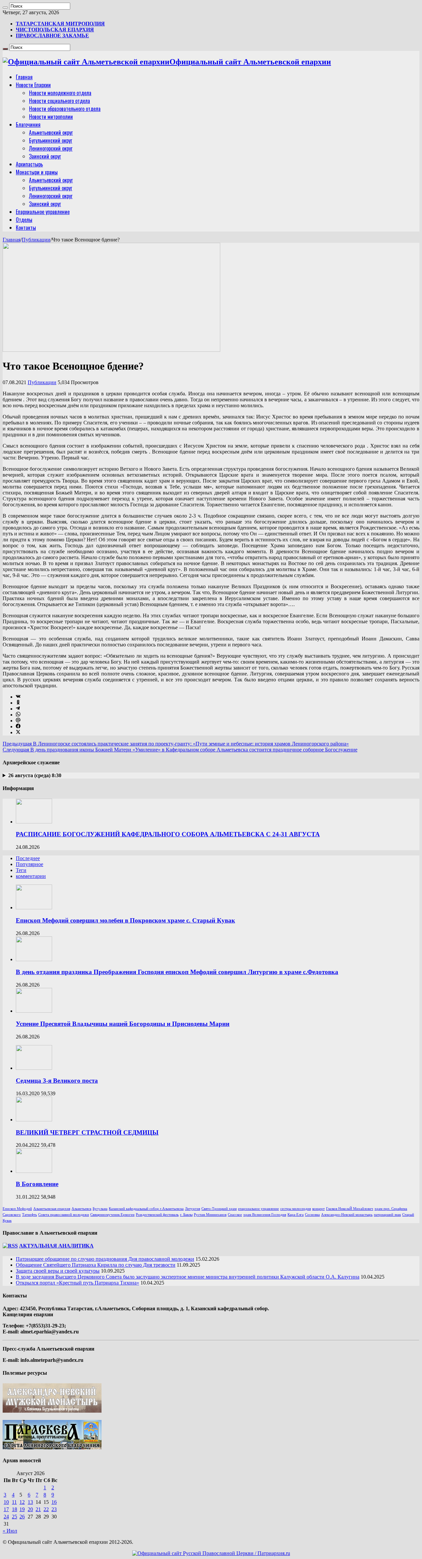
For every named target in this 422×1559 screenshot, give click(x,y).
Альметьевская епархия (51, 1209)
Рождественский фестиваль (157, 1214)
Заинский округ (45, 156)
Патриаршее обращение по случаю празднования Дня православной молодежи (105, 1259)
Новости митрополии (51, 117)
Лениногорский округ (51, 148)
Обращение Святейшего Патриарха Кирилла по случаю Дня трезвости (95, 1265)
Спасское (235, 1214)
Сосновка (312, 1214)
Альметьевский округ (51, 132)
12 (22, 1502)
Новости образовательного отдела (65, 109)
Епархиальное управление (43, 212)
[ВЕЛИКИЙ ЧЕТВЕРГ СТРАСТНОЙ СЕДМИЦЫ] (34, 1119)
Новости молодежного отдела (60, 93)
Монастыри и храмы (37, 172)
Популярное (29, 864)
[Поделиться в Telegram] (18, 708)
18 (14, 1509)
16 (54, 1502)
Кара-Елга (295, 1214)
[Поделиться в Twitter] (18, 732)
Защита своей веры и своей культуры (58, 1271)
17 (6, 1509)
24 (6, 1516)
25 (14, 1516)
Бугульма (100, 1209)
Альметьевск (81, 1209)
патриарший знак (387, 1214)
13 (30, 1502)
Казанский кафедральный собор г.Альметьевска (146, 1209)
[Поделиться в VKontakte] (18, 697)
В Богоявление (37, 1183)
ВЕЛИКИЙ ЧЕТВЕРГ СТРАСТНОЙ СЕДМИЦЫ (87, 1132)
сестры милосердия (295, 1209)
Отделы (24, 220)
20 (30, 1509)
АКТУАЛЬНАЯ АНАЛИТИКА (56, 1246)
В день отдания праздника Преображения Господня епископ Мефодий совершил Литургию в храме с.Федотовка (177, 971)
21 (38, 1509)
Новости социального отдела (59, 101)
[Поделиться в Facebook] (18, 726)
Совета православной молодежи (63, 1214)
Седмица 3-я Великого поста (57, 1080)
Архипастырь (29, 164)
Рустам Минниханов (210, 1214)
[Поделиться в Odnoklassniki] (18, 703)
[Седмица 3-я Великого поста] (34, 1068)
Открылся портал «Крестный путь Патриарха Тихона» (77, 1283)
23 (54, 1509)
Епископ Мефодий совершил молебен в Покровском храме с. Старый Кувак (125, 920)
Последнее (28, 858)
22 (46, 1509)
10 (6, 1502)
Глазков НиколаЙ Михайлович (349, 1209)
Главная (24, 77)
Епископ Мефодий (17, 1209)
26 (22, 1516)
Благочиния (28, 124)
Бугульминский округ (50, 140)
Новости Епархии (33, 85)
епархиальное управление (258, 1209)
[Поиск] (5, 8)
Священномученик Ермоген (112, 1214)
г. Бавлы (186, 1214)
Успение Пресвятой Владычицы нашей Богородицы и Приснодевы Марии (122, 1023)
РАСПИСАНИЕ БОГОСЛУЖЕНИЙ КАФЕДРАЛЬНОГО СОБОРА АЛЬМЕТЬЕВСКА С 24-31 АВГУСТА (168, 834)
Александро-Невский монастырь (347, 1214)
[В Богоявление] (34, 1171)
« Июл (10, 1531)
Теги (21, 870)
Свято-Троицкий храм (219, 1209)
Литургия (192, 1209)
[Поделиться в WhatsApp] (18, 714)
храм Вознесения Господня (264, 1214)
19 (22, 1509)
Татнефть (29, 1214)
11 (14, 1502)
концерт (318, 1209)
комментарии (31, 876)
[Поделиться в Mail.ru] (18, 720)
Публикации (36, 239)
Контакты (26, 228)
